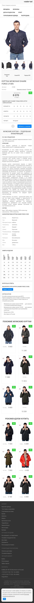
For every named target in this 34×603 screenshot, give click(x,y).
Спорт (20, 12)
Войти (3, 559)
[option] (17, 39)
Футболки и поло (6, 520)
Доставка (4, 540)
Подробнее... (5, 576)
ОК (4, 599)
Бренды (4, 530)
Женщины (6, 9)
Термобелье (5, 523)
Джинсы (4, 516)
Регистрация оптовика (8, 544)
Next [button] (29, 39)
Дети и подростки (9, 12)
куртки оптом (6, 294)
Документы (5, 542)
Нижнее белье (5, 525)
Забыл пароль (5, 563)
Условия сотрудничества (8, 537)
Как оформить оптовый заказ (10, 535)
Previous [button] (4, 39)
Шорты (3, 518)
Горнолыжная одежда (10, 15)
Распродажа (25, 15)
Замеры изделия (7, 102)
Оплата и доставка (7, 551)
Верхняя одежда (21, 89)
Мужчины (16, 9)
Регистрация (5, 561)
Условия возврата (7, 553)
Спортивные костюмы (8, 511)
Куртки (29, 89)
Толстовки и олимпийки (8, 509)
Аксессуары (5, 527)
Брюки (3, 513)
